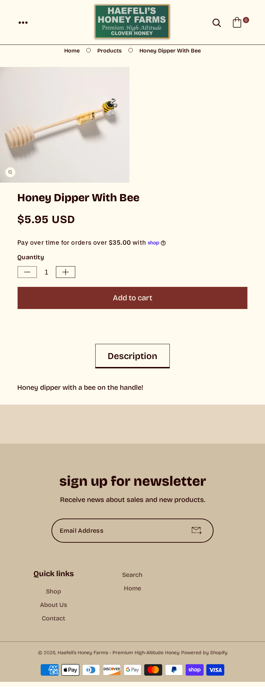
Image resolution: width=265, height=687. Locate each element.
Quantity (30, 257)
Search (132, 575)
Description (132, 356)
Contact (53, 618)
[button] (23, 22)
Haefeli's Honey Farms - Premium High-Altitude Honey (118, 653)
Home (72, 50)
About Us (53, 605)
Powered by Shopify (204, 653)
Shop (53, 591)
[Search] (216, 22)
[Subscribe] (196, 530)
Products (109, 50)
